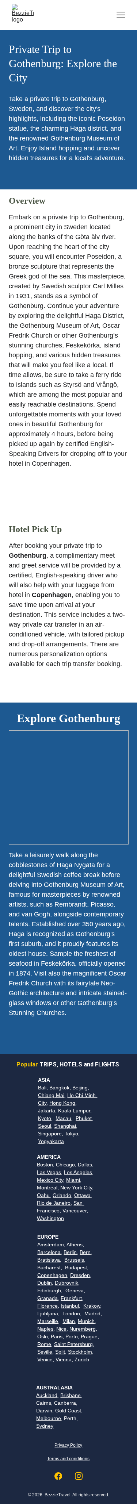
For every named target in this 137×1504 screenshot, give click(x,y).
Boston (45, 1165)
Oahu (43, 1195)
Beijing (80, 1088)
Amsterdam (50, 1244)
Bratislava (48, 1260)
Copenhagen (52, 1275)
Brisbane (70, 1395)
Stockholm (80, 1352)
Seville (44, 1352)
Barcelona (49, 1252)
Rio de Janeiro (54, 1203)
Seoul (44, 1126)
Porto (71, 1336)
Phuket (84, 1118)
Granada (47, 1298)
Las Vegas (49, 1172)
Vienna (64, 1359)
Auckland (46, 1395)
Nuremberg (82, 1329)
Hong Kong (62, 1103)
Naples (45, 1329)
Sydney (44, 1426)
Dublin (44, 1283)
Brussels (74, 1260)
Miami (73, 1180)
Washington (50, 1218)
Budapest (76, 1267)
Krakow (91, 1306)
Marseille (47, 1321)
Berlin (70, 1252)
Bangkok (59, 1088)
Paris (56, 1336)
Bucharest (49, 1267)
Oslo (42, 1336)
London (71, 1313)
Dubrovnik (66, 1283)
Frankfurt (71, 1298)
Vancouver (74, 1210)
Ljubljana (47, 1313)
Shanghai (65, 1126)
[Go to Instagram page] (79, 1476)
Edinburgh (49, 1290)
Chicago (65, 1165)
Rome (44, 1344)
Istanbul (70, 1306)
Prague (89, 1336)
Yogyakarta (51, 1141)
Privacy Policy (68, 1445)
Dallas (85, 1165)
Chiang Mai (51, 1095)
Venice (45, 1359)
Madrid (92, 1313)
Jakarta (46, 1110)
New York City (76, 1187)
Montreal (47, 1187)
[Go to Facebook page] (61, 1476)
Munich (86, 1321)
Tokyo (71, 1133)
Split (60, 1352)
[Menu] (121, 15)
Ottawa (82, 1195)
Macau (63, 1118)
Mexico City (50, 1180)
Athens (74, 1244)
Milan (68, 1321)
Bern (85, 1252)
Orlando (62, 1195)
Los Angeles (78, 1172)
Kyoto (44, 1118)
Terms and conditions (68, 1458)
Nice (61, 1329)
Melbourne (48, 1418)
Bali (42, 1088)
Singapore (50, 1133)
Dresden (80, 1275)
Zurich (82, 1359)
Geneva (74, 1290)
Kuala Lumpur (74, 1110)
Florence (47, 1306)
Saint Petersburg (73, 1344)
